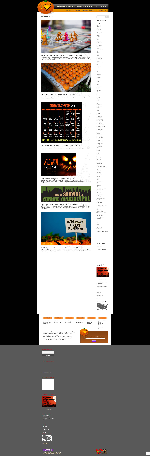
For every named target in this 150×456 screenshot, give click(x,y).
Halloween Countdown (89, 10)
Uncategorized (99, 202)
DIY (97, 91)
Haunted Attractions (100, 140)
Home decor (99, 152)
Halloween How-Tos (100, 127)
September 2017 (99, 32)
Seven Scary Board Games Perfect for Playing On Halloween (62, 55)
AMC (97, 71)
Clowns (98, 84)
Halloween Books (100, 117)
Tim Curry (98, 195)
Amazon (98, 70)
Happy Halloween (80, 322)
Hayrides (56, 321)
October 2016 (99, 48)
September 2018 (99, 28)
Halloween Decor (100, 120)
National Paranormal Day (101, 166)
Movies (98, 165)
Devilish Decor (99, 87)
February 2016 (99, 58)
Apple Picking (99, 75)
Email (43, 350)
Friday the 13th (99, 106)
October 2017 (99, 30)
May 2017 (98, 38)
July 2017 (98, 35)
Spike (97, 183)
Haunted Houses (100, 143)
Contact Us (101, 321)
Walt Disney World (100, 215)
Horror (98, 153)
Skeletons (98, 182)
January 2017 (99, 43)
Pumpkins (98, 176)
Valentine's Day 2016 (100, 211)
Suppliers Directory (80, 319)
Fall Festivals (99, 298)
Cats (97, 83)
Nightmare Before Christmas (102, 167)
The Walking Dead (100, 193)
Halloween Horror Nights (101, 126)
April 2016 (98, 55)
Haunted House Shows (101, 141)
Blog (67, 10)
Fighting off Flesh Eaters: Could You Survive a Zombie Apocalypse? (64, 205)
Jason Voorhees (99, 157)
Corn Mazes (99, 292)
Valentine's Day (99, 209)
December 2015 (99, 59)
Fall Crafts (98, 96)
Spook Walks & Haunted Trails (102, 286)
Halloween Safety (100, 136)
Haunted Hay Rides (100, 287)
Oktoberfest (99, 296)
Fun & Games (99, 109)
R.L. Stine (98, 178)
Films (97, 103)
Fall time (98, 101)
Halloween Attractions (83, 6)
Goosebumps (99, 111)
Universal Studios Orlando (101, 206)
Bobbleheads (99, 80)
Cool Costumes (99, 85)
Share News (101, 325)
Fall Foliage (98, 98)
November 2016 (99, 46)
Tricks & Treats (99, 201)
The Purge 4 (99, 192)
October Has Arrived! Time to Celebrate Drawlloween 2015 (61, 145)
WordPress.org (99, 228)
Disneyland (99, 90)
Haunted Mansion (100, 144)
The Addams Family (100, 189)
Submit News (100, 10)
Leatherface (99, 159)
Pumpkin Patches (100, 295)
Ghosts (98, 110)
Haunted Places (99, 146)
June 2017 (98, 36)
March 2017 (99, 41)
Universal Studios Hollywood (102, 205)
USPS (97, 208)
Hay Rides (98, 293)
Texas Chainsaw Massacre (101, 188)
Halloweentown (99, 139)
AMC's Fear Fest (99, 72)
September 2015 (99, 62)
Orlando (98, 169)
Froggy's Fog (99, 107)
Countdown (101, 323)
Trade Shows (79, 321)
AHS (97, 68)
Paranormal (99, 172)
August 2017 (99, 33)
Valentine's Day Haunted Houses (102, 212)
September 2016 (99, 49)
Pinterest (89, 323)
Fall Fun (70, 6)
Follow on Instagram (103, 254)
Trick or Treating (99, 199)
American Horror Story (100, 74)
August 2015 (99, 64)
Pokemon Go (99, 175)
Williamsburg (99, 218)
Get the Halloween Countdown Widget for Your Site (102, 279)
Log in (98, 224)
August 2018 (99, 29)
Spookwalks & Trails (47, 323)
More (102, 6)
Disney (98, 88)
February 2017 (99, 42)
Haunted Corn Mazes (100, 285)
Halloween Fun (99, 123)
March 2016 (99, 56)
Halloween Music (100, 130)
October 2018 (99, 26)
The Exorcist (99, 191)
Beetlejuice (98, 77)
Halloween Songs (100, 137)
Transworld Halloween (101, 198)
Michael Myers (99, 163)
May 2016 (98, 54)
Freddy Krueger (99, 104)
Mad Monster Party (100, 162)
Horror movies (99, 154)
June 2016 (98, 52)
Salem (98, 179)
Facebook (90, 319)
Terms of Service (57, 453)
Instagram (90, 322)
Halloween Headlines (100, 124)
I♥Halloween (60, 6)
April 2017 (98, 39)
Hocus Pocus (99, 149)
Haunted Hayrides (47, 321)
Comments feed (99, 227)
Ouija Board (99, 170)
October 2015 (99, 61)
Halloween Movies (100, 129)
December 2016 (99, 45)
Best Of (95, 6)
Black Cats (98, 78)
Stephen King (99, 185)
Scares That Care (100, 180)
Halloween (98, 113)
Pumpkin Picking (58, 322)
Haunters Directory (75, 10)
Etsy (97, 93)
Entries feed (99, 225)
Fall (97, 94)
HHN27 (98, 147)
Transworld (99, 196)
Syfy (97, 186)
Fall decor (98, 97)
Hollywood (98, 150)
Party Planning (99, 173)
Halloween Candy (100, 119)
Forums (100, 324)
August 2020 (99, 25)
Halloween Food (99, 122)
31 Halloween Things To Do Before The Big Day (57, 179)
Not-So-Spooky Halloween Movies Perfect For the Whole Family (63, 248)
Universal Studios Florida (101, 204)
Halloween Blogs (99, 116)
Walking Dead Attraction (101, 214)
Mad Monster (99, 160)
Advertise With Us (45, 443)
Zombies (98, 219)
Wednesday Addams (100, 217)
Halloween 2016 (99, 114)
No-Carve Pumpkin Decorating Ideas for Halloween (59, 94)
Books (98, 81)
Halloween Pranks (100, 134)
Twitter (89, 321)
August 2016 (99, 51)
